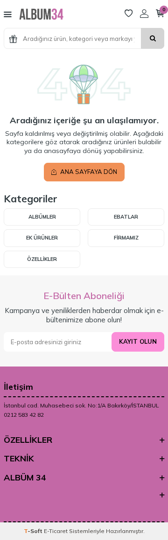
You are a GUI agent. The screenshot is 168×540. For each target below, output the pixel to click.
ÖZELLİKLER (42, 259)
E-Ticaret (56, 530)
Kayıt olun (138, 341)
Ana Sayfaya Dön (88, 171)
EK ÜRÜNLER (42, 237)
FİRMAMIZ (126, 237)
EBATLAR (126, 216)
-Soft (34, 530)
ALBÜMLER (42, 216)
